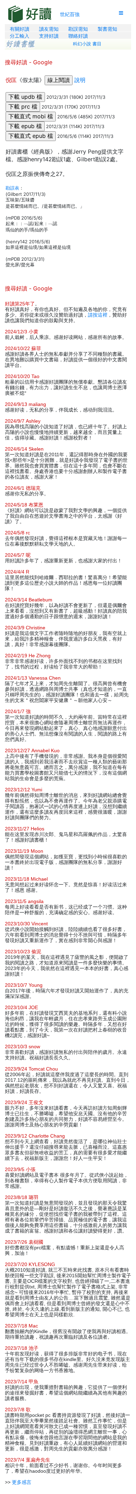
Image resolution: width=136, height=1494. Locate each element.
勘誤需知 (78, 29)
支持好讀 (49, 36)
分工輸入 (19, 36)
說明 (79, 79)
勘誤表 (12, 188)
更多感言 (21, 1482)
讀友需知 (49, 29)
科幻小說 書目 (87, 43)
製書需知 (107, 29)
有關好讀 (19, 29)
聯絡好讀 (78, 36)
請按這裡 (97, 315)
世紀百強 (70, 14)
